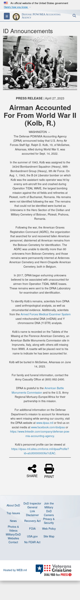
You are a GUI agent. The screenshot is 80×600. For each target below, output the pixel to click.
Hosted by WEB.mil (15, 570)
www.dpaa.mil (44, 423)
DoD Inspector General (32, 505)
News (13, 521)
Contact (13, 542)
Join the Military (49, 505)
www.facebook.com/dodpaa (48, 427)
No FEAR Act (32, 542)
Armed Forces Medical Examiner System (46, 314)
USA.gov (32, 536)
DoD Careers (49, 513)
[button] (18, 7)
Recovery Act (32, 521)
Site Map (48, 536)
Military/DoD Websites (13, 536)
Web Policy (49, 528)
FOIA (32, 528)
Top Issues (13, 513)
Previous (10, 63)
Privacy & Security (49, 521)
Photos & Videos (13, 528)
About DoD (13, 505)
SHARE (32, 475)
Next (70, 63)
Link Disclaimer (32, 513)
